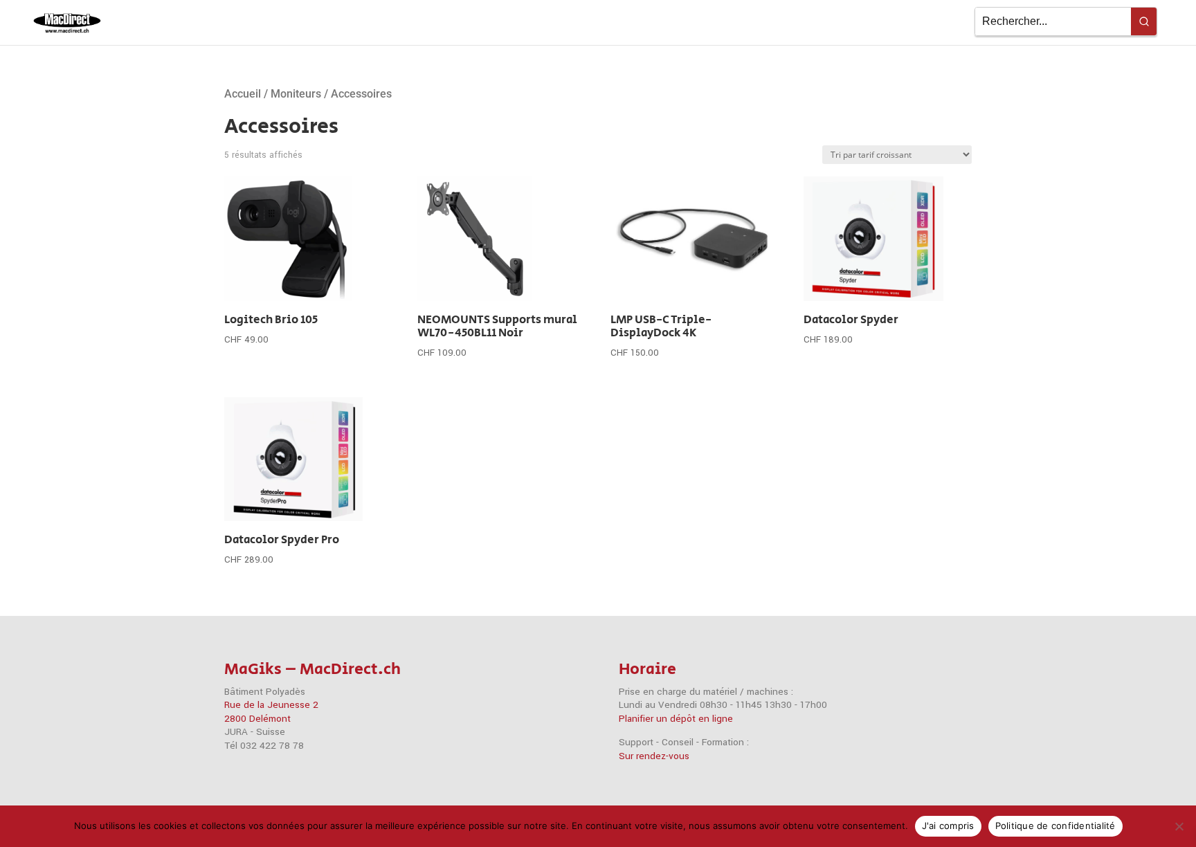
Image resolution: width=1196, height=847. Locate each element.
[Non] (1179, 826)
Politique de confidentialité (1055, 825)
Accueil (242, 93)
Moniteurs (296, 93)
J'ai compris (948, 825)
